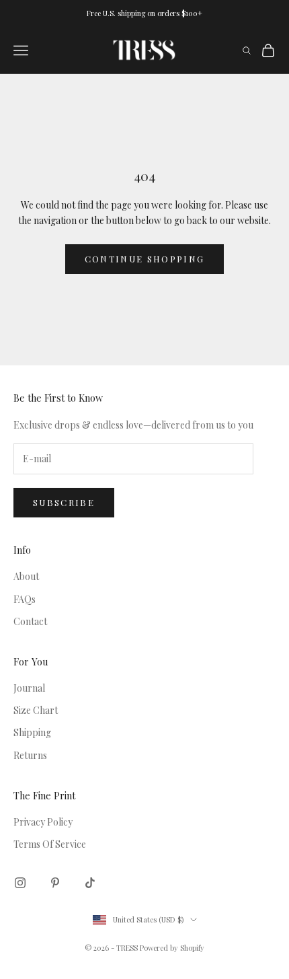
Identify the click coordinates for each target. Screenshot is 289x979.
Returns (30, 755)
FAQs (24, 599)
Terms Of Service (49, 844)
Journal (29, 688)
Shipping (32, 732)
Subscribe (64, 502)
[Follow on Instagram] (20, 883)
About (26, 576)
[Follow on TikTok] (90, 883)
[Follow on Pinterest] (55, 883)
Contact (30, 621)
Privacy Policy (43, 821)
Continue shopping (145, 258)
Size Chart (35, 710)
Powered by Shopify (172, 948)
